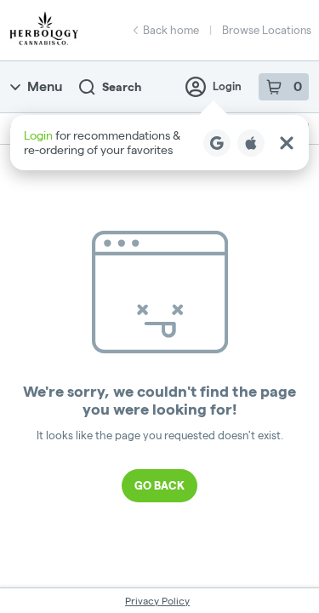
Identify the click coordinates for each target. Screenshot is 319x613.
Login (227, 86)
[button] (159, 142)
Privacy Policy (157, 600)
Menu (44, 86)
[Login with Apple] (251, 143)
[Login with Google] (217, 143)
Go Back (159, 485)
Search (121, 87)
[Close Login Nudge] (286, 143)
